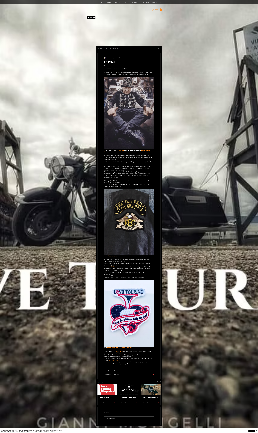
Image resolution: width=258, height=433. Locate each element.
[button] (161, 9)
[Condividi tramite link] (114, 370)
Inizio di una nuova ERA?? (150, 397)
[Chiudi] (256, 431)
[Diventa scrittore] (107, 389)
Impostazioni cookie (243, 430)
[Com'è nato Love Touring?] (129, 389)
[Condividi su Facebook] (104, 370)
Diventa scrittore (104, 397)
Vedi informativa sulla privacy (49, 431)
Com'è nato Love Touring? (128, 397)
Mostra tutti (158, 381)
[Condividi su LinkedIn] (111, 370)
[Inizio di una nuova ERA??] (151, 389)
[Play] (88, 17)
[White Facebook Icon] (160, 2)
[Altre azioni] (153, 58)
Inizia (106, 48)
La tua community (114, 48)
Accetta (252, 430)
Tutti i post (99, 48)
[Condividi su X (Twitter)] (108, 370)
